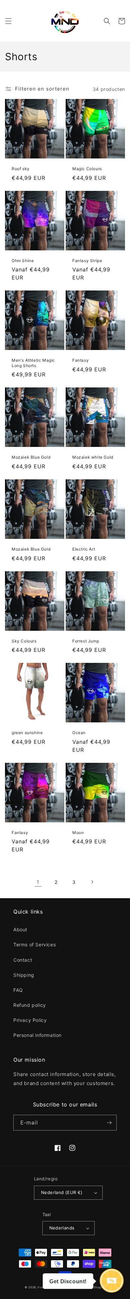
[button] (8, 21)
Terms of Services (34, 944)
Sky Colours (24, 640)
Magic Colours (87, 168)
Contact (22, 960)
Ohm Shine (23, 260)
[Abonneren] (109, 1123)
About (20, 929)
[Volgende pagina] (92, 881)
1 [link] (38, 882)
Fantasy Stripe (87, 260)
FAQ (18, 990)
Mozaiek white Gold (92, 457)
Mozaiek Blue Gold (31, 457)
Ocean (79, 732)
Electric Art (83, 549)
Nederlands (62, 1227)
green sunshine (27, 732)
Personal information (37, 1035)
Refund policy (29, 1005)
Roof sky (21, 168)
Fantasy (80, 360)
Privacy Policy (30, 1020)
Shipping (23, 975)
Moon (78, 832)
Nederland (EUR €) (62, 1192)
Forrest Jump (85, 640)
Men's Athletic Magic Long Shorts (33, 363)
